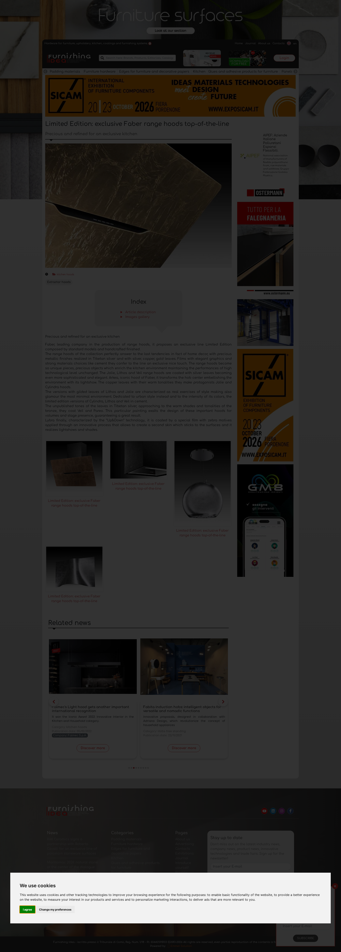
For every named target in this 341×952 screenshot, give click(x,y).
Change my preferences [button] (55, 909)
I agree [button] (27, 909)
